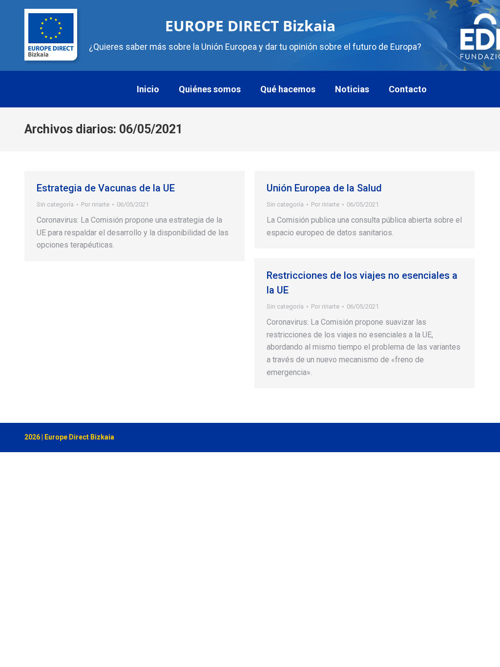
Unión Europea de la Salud (324, 188)
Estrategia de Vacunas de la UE (106, 188)
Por (95, 204)
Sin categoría (55, 204)
